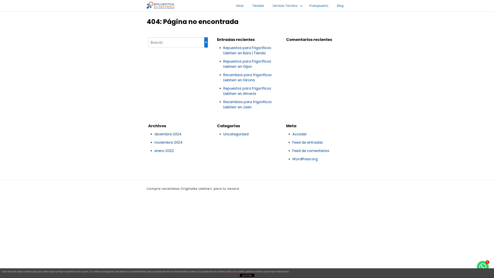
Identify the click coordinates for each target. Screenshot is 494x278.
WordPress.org (305, 159)
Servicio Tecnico (285, 5)
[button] (483, 267)
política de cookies (235, 271)
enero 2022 (164, 150)
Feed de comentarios (310, 150)
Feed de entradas (307, 142)
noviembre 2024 (168, 142)
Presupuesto (318, 5)
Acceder (299, 134)
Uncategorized (236, 134)
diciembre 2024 (167, 134)
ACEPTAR (247, 275)
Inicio (240, 5)
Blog (340, 5)
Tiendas (258, 5)
